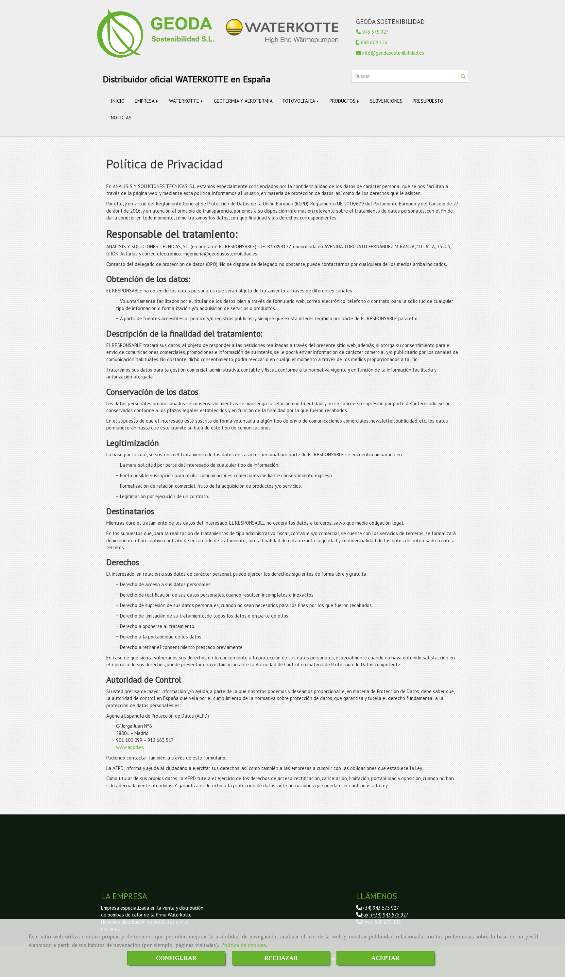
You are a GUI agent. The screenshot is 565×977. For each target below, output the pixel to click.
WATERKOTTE (184, 101)
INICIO (118, 101)
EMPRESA (145, 101)
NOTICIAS (121, 117)
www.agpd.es (130, 747)
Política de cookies (243, 945)
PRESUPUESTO (428, 101)
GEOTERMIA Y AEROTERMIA (243, 101)
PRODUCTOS (343, 101)
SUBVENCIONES (386, 101)
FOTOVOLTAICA (299, 101)
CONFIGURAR (176, 958)
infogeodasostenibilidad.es (393, 53)
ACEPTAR (385, 958)
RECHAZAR (281, 958)
